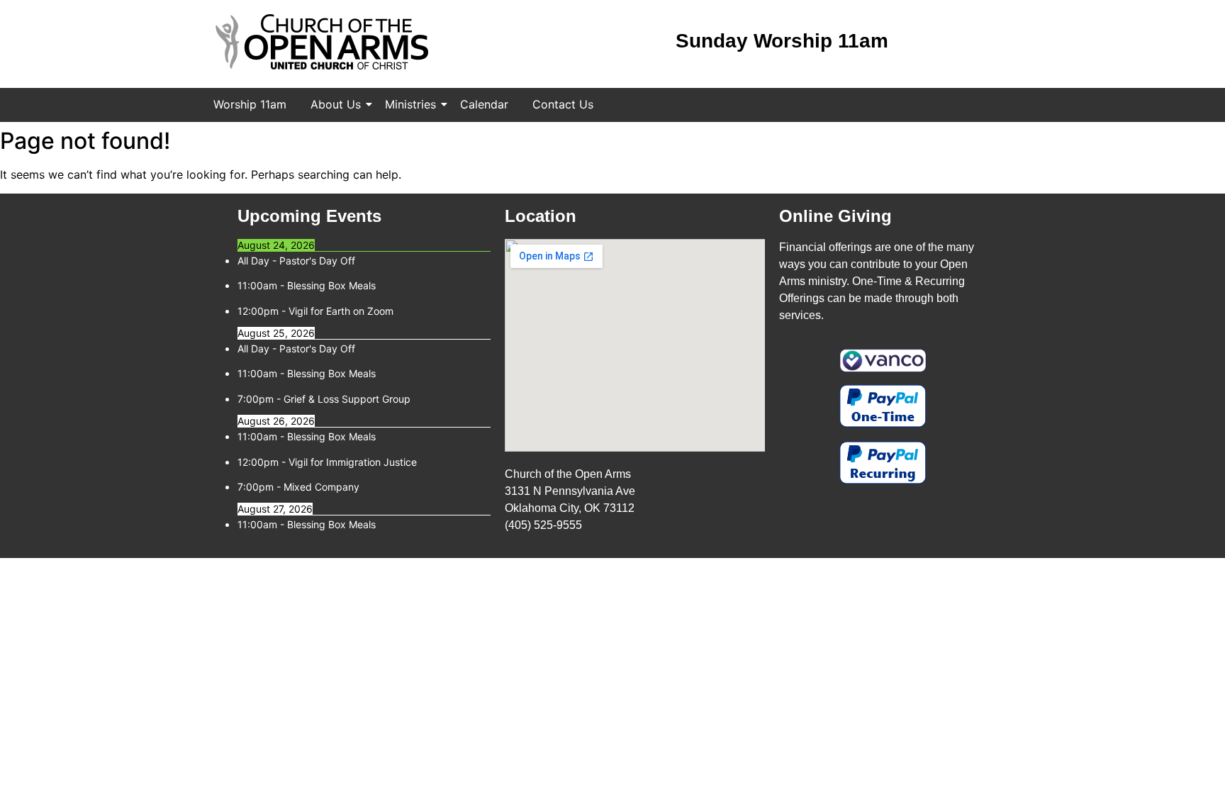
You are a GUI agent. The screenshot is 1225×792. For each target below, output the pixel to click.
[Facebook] (928, 42)
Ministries (410, 104)
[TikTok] (995, 42)
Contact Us (562, 104)
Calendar (484, 104)
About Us (336, 104)
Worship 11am (249, 104)
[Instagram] (961, 42)
